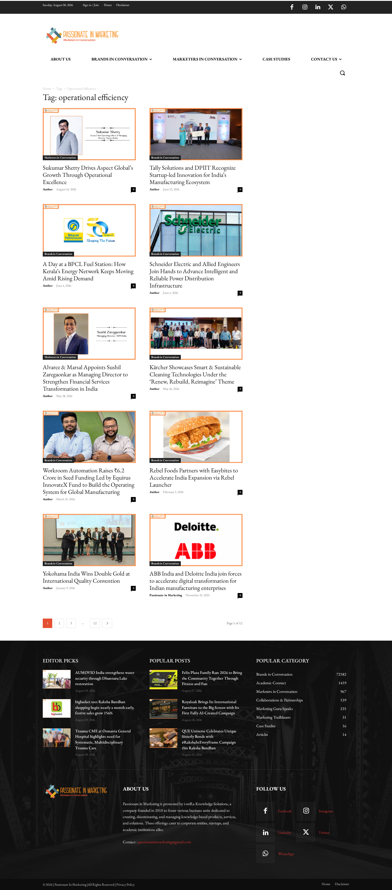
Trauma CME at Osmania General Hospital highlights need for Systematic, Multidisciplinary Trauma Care (103, 739)
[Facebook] (292, 7)
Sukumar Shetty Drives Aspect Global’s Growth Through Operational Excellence (88, 175)
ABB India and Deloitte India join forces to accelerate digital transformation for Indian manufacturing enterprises (196, 581)
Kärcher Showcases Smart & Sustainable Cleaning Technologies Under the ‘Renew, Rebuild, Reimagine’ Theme (195, 374)
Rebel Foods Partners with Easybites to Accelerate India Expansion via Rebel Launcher (194, 477)
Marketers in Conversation (60, 157)
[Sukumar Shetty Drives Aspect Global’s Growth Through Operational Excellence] (89, 134)
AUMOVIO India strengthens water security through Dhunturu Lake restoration (104, 678)
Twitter (324, 832)
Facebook (285, 811)
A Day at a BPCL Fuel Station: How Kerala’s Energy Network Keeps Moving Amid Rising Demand (88, 271)
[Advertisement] (225, 35)
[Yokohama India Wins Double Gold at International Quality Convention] (89, 540)
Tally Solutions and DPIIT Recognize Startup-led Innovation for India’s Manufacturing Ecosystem (193, 175)
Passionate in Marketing (166, 595)
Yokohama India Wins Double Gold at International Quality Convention (86, 577)
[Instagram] (305, 7)
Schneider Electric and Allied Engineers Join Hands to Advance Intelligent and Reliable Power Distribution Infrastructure (195, 274)
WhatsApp (286, 853)
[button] (342, 73)
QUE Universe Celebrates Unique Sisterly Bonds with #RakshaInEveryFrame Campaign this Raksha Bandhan (209, 739)
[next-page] (107, 623)
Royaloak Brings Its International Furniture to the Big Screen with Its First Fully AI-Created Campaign (210, 707)
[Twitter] (330, 7)
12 (95, 623)
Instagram (326, 811)
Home (47, 88)
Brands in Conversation (165, 157)
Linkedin (284, 832)
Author (48, 189)
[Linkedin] (317, 7)
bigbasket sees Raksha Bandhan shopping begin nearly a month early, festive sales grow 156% (104, 707)
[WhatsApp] (343, 7)
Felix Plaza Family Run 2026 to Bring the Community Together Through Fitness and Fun (212, 678)
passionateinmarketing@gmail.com (164, 841)
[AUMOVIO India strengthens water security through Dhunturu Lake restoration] (57, 679)
